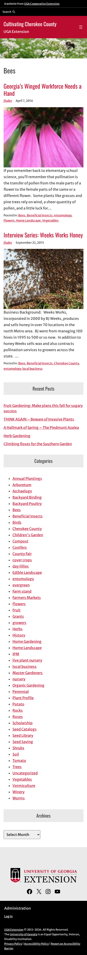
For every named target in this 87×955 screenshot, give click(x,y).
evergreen (21, 585)
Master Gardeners (27, 673)
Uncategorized (25, 773)
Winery (18, 792)
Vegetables (50, 220)
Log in (8, 916)
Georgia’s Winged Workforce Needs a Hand (42, 90)
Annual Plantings (27, 478)
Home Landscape (28, 220)
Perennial (20, 691)
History (18, 635)
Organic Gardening (28, 685)
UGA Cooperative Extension (42, 3)
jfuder (8, 101)
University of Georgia (23, 934)
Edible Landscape (27, 572)
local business (32, 369)
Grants (18, 616)
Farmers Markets (26, 597)
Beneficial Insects (40, 215)
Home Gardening (26, 641)
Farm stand (21, 591)
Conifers (19, 547)
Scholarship (22, 723)
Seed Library (22, 735)
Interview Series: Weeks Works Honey (43, 235)
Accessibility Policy (36, 943)
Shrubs (18, 748)
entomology (62, 215)
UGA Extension (13, 929)
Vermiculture (23, 785)
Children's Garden (27, 535)
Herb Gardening (17, 436)
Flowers (9, 220)
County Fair (22, 553)
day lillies (20, 566)
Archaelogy (22, 491)
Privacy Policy (13, 943)
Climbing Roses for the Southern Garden (38, 444)
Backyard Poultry (27, 503)
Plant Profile (23, 698)
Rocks (17, 710)
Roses (17, 716)
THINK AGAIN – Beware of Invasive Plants (39, 419)
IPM (15, 654)
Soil (15, 754)
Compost (20, 541)
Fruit (16, 610)
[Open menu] (80, 27)
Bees (21, 215)
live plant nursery (27, 660)
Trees (17, 767)
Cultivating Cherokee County (30, 24)
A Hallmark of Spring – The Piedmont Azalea (41, 427)
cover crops (22, 560)
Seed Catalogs (24, 729)
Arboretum (21, 485)
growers (19, 622)
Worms (18, 798)
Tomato (19, 760)
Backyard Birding (27, 497)
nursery (18, 679)
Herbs (17, 629)
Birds (16, 522)
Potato (18, 704)
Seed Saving (22, 741)
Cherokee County (66, 363)
